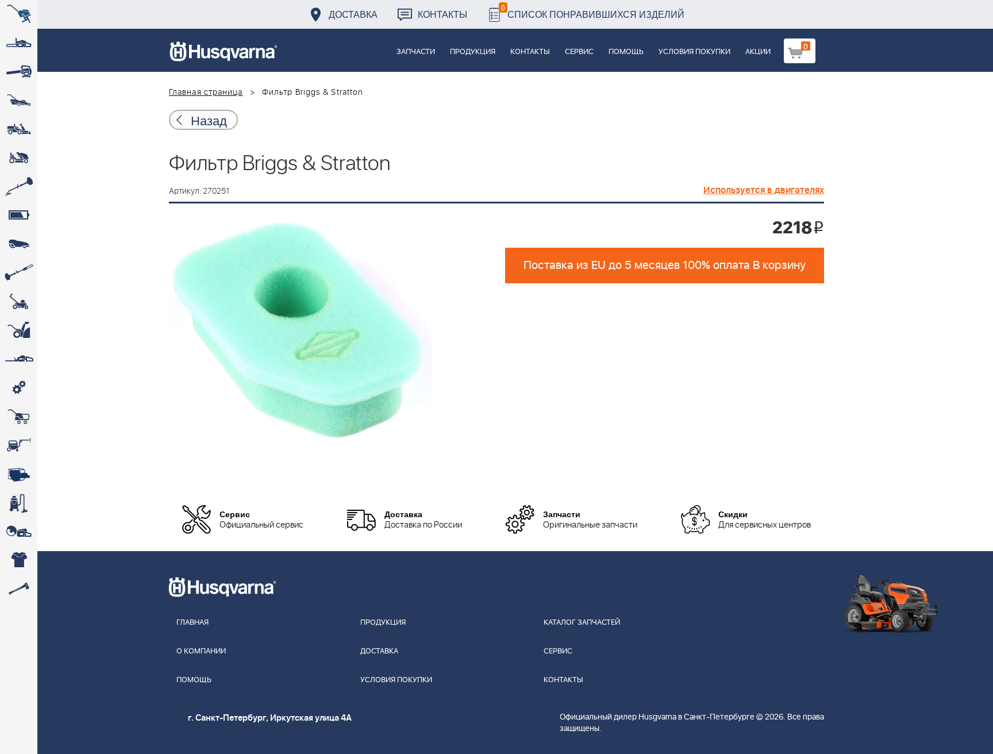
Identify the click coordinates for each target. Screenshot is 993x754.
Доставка (353, 14)
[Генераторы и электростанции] (18, 416)
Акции (758, 52)
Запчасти (416, 52)
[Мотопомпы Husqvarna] (18, 474)
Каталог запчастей (582, 622)
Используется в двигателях (763, 190)
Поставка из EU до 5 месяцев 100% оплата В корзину (665, 265)
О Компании (201, 651)
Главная (192, 622)
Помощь (626, 52)
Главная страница (206, 92)
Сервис (579, 52)
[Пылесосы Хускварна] (18, 502)
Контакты (442, 14)
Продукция (472, 52)
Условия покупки (694, 52)
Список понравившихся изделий (592, 11)
